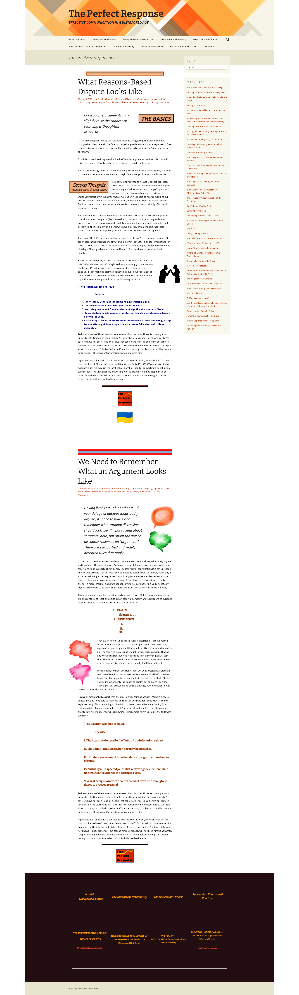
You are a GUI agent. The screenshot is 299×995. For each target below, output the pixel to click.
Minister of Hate (194, 293)
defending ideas (99, 491)
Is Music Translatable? (197, 265)
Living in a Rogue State (197, 233)
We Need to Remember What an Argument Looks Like (122, 471)
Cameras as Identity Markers (200, 152)
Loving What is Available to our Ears (203, 248)
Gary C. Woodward (77, 39)
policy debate (114, 491)
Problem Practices (106, 99)
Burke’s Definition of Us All (183, 46)
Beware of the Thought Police (200, 311)
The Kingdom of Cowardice (199, 278)
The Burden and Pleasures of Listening (205, 87)
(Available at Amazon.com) (90, 948)
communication (158, 99)
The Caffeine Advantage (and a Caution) (205, 238)
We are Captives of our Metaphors (203, 320)
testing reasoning (140, 102)
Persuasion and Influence (205, 39)
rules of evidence (130, 491)
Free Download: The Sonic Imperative (87, 46)
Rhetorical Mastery (125, 99)
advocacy (139, 488)
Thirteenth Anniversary (123, 46)
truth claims (144, 491)
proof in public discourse (119, 102)
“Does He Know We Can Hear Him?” (203, 243)
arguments (144, 99)
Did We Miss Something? (198, 298)
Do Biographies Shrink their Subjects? (204, 283)
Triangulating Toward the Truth (201, 260)
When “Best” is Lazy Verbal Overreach (204, 288)
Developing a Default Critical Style (202, 215)
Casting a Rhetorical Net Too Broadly (204, 126)
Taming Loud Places (196, 105)
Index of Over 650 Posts (104, 39)
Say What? (191, 228)
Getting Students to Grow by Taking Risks (206, 92)
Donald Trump (84, 102)
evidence (96, 102)
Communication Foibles (152, 46)
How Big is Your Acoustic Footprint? (203, 315)
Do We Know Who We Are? (199, 206)
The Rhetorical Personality (173, 39)
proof (104, 102)
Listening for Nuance (196, 210)
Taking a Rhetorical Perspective (138, 39)
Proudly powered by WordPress (83, 988)
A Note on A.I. (209, 46)
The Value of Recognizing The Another (204, 139)
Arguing (148, 488)
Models (107, 488)
